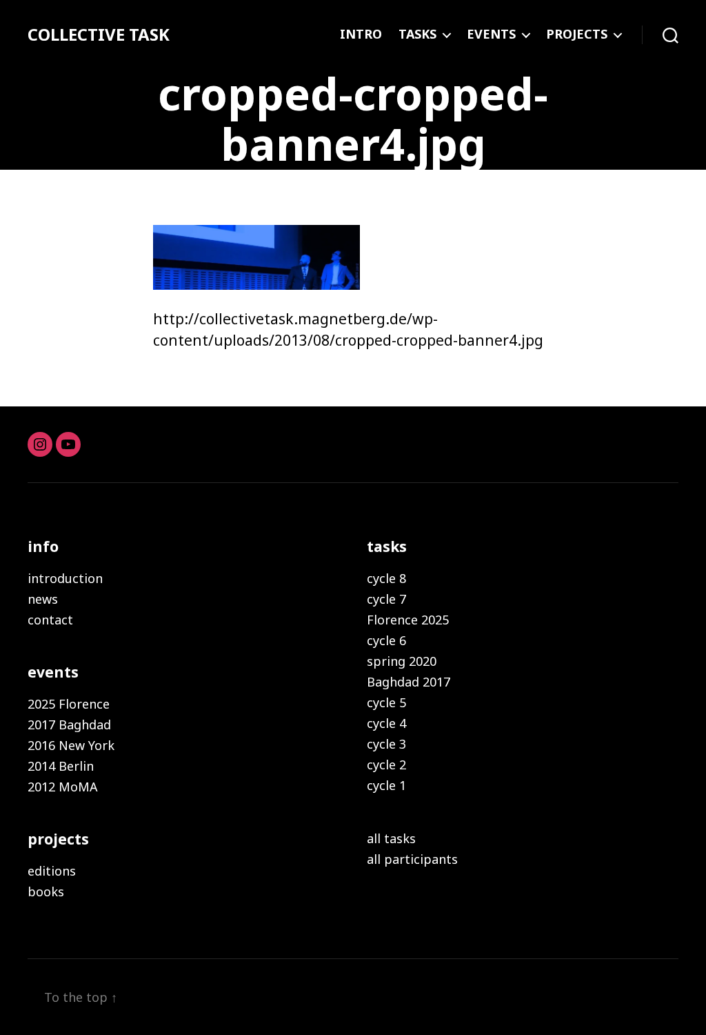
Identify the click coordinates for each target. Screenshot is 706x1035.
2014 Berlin (61, 766)
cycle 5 (386, 702)
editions (52, 870)
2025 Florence (69, 704)
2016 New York (71, 745)
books (46, 891)
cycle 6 (386, 640)
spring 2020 (401, 661)
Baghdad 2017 (408, 681)
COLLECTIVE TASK (99, 34)
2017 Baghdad (69, 724)
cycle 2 (386, 764)
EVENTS (491, 34)
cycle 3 (386, 744)
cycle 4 (386, 723)
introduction (65, 578)
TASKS (417, 34)
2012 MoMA (63, 786)
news (43, 599)
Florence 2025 (408, 619)
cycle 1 (386, 785)
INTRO (361, 34)
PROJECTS (576, 34)
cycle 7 (386, 599)
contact (50, 619)
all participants (412, 859)
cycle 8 (386, 578)
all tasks (391, 838)
